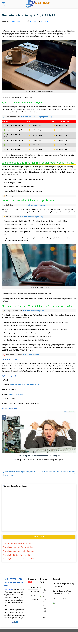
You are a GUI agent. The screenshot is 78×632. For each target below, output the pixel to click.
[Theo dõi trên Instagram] (15, 622)
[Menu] (3, 4)
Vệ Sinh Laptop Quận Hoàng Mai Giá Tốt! (17, 543)
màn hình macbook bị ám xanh (35, 205)
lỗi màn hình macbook (31, 355)
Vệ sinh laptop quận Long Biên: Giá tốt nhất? (18, 547)
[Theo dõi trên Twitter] (17, 622)
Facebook (45, 21)
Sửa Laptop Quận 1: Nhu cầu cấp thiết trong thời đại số (39, 456)
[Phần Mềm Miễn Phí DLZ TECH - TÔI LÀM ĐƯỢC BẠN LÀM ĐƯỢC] (39, 4)
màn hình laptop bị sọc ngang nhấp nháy (36, 116)
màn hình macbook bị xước (33, 310)
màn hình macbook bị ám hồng (28, 196)
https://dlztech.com (16, 394)
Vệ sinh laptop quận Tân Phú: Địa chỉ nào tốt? (18, 559)
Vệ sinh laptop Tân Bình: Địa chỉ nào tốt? (16, 555)
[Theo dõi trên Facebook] (13, 622)
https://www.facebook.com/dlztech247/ (24, 385)
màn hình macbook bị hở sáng (31, 216)
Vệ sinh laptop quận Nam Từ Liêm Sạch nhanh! (19, 551)
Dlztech (33, 21)
